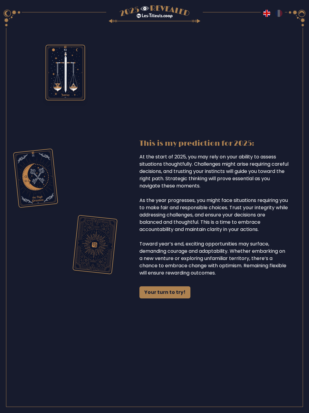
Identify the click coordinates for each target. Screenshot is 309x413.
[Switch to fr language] (278, 13)
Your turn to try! (165, 292)
